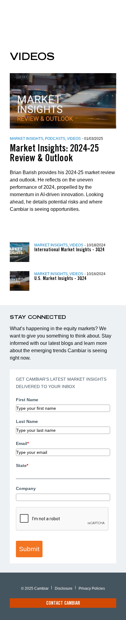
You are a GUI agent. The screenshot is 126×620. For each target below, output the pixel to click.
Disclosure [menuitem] (63, 588)
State (22, 465)
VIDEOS (74, 138)
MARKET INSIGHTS (26, 138)
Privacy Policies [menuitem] (92, 588)
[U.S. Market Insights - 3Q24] (22, 281)
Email (22, 443)
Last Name (27, 421)
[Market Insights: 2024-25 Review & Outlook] (63, 101)
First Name (27, 399)
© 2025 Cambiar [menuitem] (35, 588)
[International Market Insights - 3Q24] (22, 252)
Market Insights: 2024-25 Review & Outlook (54, 154)
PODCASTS (55, 138)
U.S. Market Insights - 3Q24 (60, 278)
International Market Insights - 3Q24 (69, 250)
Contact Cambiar (63, 603)
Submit (29, 548)
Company (26, 488)
